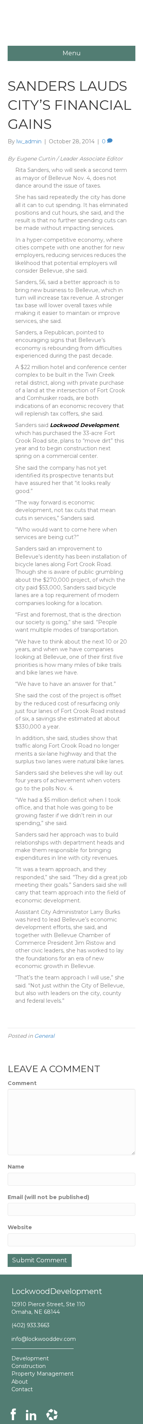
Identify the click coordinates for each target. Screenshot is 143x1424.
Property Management (42, 1373)
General (44, 1035)
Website (20, 1227)
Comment (22, 1083)
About (19, 1381)
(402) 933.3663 (30, 1325)
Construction (28, 1366)
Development (30, 1358)
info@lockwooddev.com (43, 1339)
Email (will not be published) (48, 1197)
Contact (22, 1389)
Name (16, 1166)
